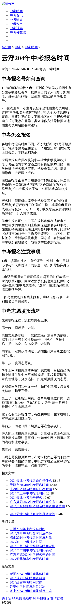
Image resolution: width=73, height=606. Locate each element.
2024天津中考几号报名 (26, 497)
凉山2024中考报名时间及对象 (31, 537)
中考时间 (16, 11)
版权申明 (29, 598)
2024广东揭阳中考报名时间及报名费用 (37, 506)
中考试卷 (16, 28)
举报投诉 (42, 598)
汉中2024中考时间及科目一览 (31, 591)
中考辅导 (16, 19)
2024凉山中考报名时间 (26, 542)
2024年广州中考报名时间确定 (31, 550)
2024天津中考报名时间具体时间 (32, 514)
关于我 (6, 598)
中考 (18, 47)
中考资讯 (16, 15)
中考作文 (16, 24)
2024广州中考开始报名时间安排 (32, 546)
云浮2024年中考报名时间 (27, 529)
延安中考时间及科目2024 (27, 586)
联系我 (17, 598)
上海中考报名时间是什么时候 (31, 489)
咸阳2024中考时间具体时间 (29, 574)
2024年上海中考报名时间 (27, 493)
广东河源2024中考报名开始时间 (32, 554)
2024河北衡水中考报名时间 (29, 559)
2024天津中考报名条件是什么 (31, 480)
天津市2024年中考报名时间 (29, 485)
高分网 (6, 47)
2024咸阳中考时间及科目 (27, 578)
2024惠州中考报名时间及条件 (31, 533)
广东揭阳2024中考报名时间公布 (32, 502)
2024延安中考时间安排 (26, 582)
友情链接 (56, 598)
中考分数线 (18, 32)
